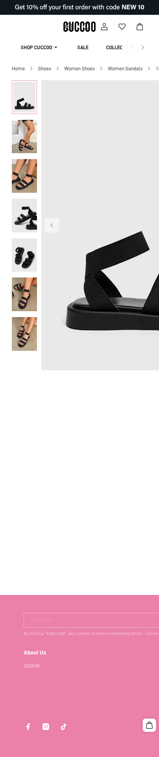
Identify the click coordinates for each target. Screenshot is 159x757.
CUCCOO (32, 666)
